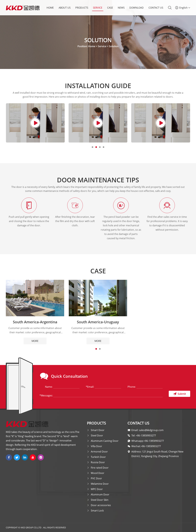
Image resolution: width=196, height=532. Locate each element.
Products (81, 7)
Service (97, 7)
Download (136, 7)
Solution (114, 46)
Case (110, 7)
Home (50, 7)
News (121, 7)
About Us (65, 7)
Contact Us (156, 7)
